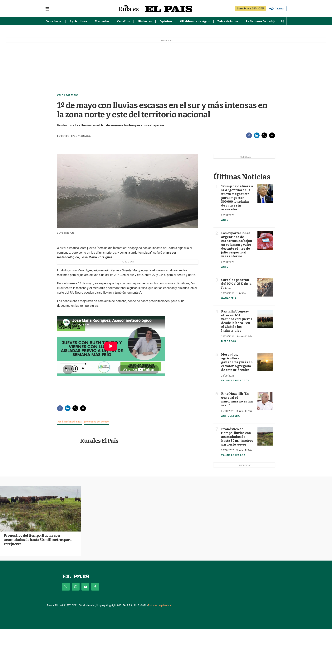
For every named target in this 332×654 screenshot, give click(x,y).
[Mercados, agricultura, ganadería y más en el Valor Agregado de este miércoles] (265, 362)
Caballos (123, 21)
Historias (145, 21)
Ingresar (280, 8)
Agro (225, 220)
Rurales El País (99, 440)
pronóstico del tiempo (96, 421)
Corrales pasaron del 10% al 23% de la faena (236, 283)
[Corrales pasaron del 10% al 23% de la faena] (265, 287)
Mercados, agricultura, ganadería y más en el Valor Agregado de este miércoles (237, 362)
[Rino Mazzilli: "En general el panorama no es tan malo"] (265, 401)
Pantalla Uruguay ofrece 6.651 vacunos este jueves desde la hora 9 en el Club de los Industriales (236, 321)
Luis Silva (242, 293)
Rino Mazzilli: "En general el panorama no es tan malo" (237, 399)
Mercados (102, 21)
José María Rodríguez (69, 421)
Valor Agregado (68, 95)
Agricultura (78, 21)
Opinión (165, 21)
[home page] (76, 576)
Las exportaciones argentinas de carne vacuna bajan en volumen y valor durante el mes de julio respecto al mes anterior (236, 244)
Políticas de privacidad (160, 605)
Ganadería (53, 21)
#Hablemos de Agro (195, 21)
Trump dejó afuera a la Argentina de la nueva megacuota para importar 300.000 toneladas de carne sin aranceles (237, 197)
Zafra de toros (227, 21)
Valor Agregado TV (235, 380)
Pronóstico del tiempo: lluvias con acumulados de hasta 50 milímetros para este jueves (237, 436)
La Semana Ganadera (261, 21)
